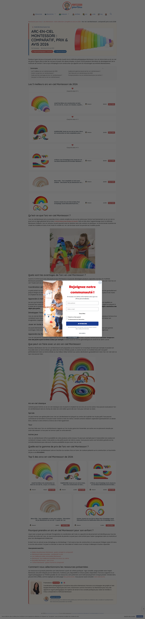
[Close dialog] (100, 282)
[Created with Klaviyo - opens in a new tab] (72, 337)
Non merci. (82, 333)
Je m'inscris (82, 324)
